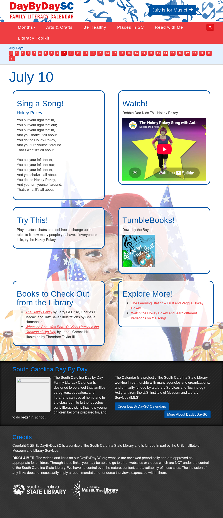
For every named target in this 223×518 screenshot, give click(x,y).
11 (71, 53)
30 (209, 53)
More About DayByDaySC (187, 414)
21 (143, 53)
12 (78, 53)
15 (99, 53)
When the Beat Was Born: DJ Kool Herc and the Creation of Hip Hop (62, 329)
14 (92, 53)
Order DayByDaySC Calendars (142, 406)
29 (201, 53)
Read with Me (169, 27)
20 (136, 53)
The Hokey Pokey (38, 311)
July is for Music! (170, 9)
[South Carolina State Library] (39, 489)
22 (150, 53)
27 (187, 53)
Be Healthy (94, 27)
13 (85, 53)
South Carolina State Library (112, 445)
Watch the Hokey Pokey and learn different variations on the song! (164, 315)
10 (63, 53)
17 (114, 53)
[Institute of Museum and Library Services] (94, 489)
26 (180, 53)
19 (129, 53)
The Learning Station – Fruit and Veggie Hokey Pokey (167, 305)
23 (158, 53)
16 (107, 53)
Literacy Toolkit (33, 38)
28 (194, 53)
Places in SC (130, 27)
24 (165, 53)
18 (121, 53)
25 (172, 53)
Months (25, 27)
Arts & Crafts (59, 27)
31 (12, 58)
